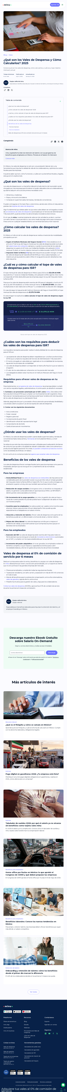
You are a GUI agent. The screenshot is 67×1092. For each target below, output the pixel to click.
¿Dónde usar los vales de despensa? (19, 120)
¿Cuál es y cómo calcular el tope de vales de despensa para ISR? (28, 113)
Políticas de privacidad (37, 659)
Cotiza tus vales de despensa (14, 586)
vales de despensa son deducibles (36, 478)
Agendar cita (55, 5)
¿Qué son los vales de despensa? (18, 106)
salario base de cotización (18, 246)
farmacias (31, 439)
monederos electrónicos (46, 537)
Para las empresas (14, 127)
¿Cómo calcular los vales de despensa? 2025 (22, 110)
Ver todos (33, 992)
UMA (57, 248)
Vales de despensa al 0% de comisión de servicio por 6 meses (27, 133)
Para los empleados (14, 129)
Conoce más (10, 158)
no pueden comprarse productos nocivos (47, 448)
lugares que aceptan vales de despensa (45, 454)
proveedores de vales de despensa (18, 212)
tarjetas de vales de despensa (23, 206)
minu (7, 563)
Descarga (51, 652)
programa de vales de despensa (30, 386)
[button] (62, 4)
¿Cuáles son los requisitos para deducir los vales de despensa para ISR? (30, 116)
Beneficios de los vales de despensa (19, 123)
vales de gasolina (12, 579)
